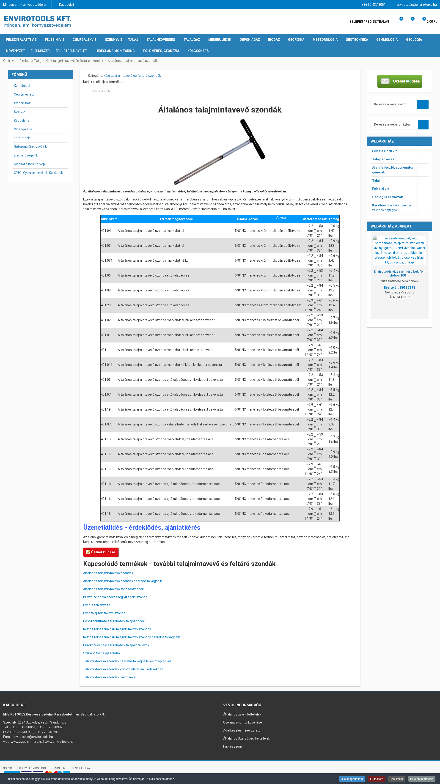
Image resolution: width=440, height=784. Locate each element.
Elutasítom (376, 779)
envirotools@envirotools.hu (416, 4)
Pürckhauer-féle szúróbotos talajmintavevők (116, 645)
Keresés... (423, 104)
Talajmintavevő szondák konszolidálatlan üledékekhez (123, 669)
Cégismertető (24, 94)
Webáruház (22, 103)
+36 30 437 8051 (373, 4)
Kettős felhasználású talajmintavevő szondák (117, 629)
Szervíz (19, 112)
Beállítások (397, 779)
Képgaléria (21, 120)
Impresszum (232, 746)
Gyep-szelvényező (96, 605)
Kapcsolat (66, 4)
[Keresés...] (423, 124)
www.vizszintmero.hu (27, 741)
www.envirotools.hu (59, 741)
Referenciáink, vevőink (30, 146)
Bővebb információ (422, 779)
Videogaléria (23, 129)
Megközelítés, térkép (29, 164)
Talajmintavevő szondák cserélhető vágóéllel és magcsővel (127, 661)
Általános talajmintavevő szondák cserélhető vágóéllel (123, 581)
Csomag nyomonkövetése (242, 722)
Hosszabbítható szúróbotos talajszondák (114, 621)
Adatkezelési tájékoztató (242, 730)
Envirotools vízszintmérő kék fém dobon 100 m (399, 273)
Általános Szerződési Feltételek (246, 738)
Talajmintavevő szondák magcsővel (109, 677)
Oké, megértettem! (352, 779)
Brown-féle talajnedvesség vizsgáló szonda (115, 597)
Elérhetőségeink (26, 155)
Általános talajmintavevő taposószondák (113, 589)
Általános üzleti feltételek (242, 714)
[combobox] (394, 104)
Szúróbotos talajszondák (101, 653)
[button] (398, 21)
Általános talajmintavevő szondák (108, 573)
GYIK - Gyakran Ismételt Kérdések (38, 173)
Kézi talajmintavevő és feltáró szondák (132, 75)
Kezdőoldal (22, 86)
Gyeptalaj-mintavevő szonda (104, 613)
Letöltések (22, 138)
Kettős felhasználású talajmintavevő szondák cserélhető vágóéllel (132, 637)
